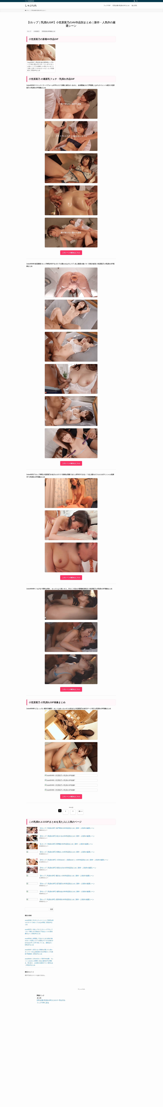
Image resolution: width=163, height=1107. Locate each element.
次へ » (80, 811)
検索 (51, 909)
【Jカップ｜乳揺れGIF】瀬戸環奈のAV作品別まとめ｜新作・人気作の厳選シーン (66, 828)
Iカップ (29, 31)
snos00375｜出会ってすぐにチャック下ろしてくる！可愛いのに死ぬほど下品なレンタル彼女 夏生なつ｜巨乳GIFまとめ (39, 931)
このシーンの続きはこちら (71, 252)
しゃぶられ (31, 5)
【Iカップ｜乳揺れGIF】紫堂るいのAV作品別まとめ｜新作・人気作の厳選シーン (66, 875)
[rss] (134, 1)
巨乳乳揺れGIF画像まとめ (48, 31)
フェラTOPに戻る (43, 1002)
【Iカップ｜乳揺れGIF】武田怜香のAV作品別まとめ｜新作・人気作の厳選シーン (66, 899)
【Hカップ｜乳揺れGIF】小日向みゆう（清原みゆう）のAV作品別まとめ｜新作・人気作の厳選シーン (73, 860)
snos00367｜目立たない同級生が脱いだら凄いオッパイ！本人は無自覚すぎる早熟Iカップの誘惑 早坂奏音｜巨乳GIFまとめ (39, 952)
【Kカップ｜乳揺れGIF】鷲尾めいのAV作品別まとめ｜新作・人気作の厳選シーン (67, 852)
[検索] (137, 1)
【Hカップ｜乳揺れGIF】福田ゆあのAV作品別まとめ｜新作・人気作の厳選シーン (67, 891)
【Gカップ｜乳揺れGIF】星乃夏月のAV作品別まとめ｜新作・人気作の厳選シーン (67, 883)
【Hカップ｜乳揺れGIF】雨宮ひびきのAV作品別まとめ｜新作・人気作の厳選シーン (67, 868)
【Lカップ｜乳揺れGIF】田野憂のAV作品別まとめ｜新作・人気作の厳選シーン (66, 844)
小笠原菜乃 (36, 31)
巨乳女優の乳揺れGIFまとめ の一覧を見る (51, 1000)
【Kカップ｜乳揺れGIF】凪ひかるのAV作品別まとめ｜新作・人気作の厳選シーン (67, 836)
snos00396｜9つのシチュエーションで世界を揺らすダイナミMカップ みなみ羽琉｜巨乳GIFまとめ (39, 922)
